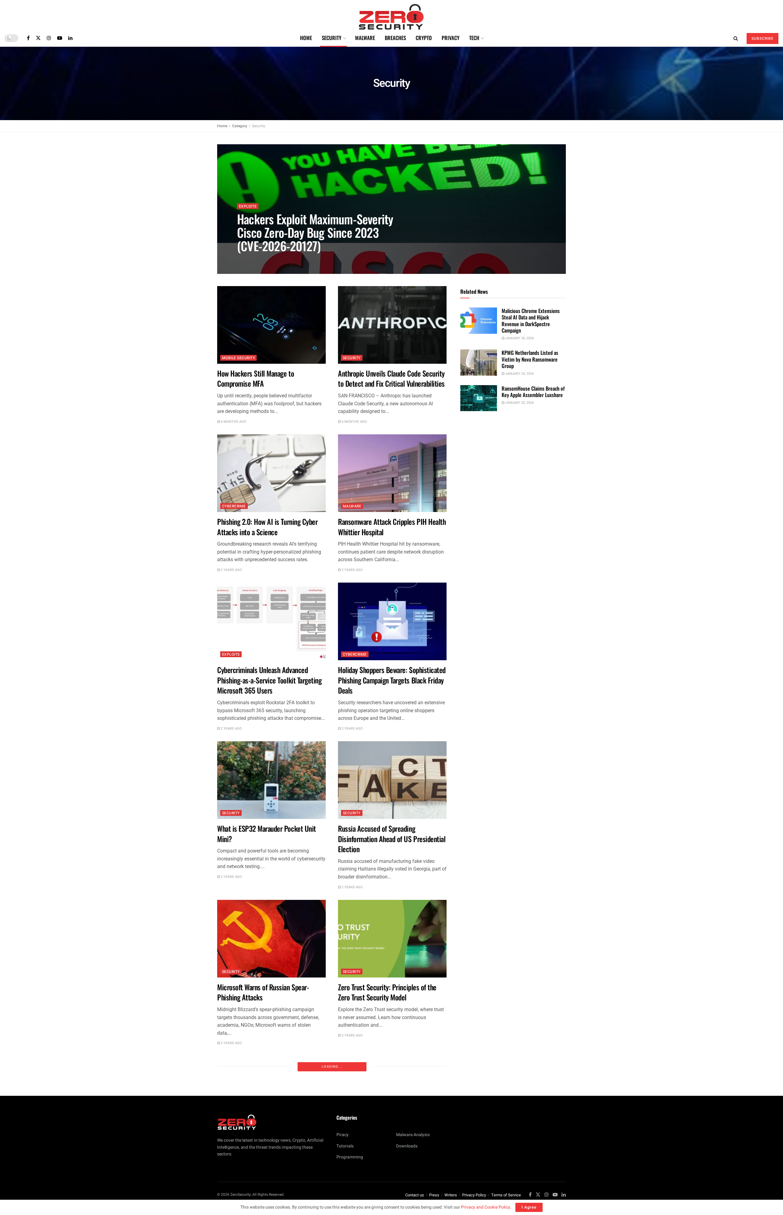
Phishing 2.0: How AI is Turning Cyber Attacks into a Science (267, 526)
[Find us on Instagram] (49, 37)
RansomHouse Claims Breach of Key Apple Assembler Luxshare (533, 392)
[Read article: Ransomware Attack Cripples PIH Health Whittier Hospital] (392, 473)
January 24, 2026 (519, 373)
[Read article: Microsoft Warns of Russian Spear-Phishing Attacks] (271, 939)
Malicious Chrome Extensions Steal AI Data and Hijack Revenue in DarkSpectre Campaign (531, 320)
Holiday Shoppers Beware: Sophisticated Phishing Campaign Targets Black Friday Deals (392, 680)
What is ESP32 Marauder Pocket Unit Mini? (266, 833)
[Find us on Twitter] (38, 37)
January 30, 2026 (519, 338)
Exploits (248, 206)
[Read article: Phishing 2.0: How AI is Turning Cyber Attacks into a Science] (271, 473)
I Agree (528, 1207)
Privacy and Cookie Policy (485, 1207)
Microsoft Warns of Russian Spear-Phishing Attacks (263, 992)
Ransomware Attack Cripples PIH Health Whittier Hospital (392, 526)
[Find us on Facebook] (28, 37)
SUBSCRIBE (762, 38)
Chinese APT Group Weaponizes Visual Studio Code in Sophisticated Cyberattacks (388, 1153)
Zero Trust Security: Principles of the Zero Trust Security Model (387, 992)
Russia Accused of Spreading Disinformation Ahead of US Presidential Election (391, 838)
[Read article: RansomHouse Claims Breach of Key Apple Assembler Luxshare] (478, 398)
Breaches (395, 38)
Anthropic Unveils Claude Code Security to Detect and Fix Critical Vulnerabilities (391, 378)
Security (331, 38)
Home (306, 38)
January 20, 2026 (519, 402)
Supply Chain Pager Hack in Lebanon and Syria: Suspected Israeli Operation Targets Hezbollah (271, 1153)
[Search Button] (735, 37)
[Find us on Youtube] (59, 37)
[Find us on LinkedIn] (70, 37)
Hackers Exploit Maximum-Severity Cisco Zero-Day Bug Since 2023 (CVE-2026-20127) (315, 232)
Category (239, 126)
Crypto (424, 38)
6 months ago (233, 421)
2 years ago (231, 570)
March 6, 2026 (252, 259)
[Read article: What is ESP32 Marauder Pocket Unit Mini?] (271, 780)
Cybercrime (234, 506)
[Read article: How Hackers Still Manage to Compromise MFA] (271, 325)
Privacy (450, 38)
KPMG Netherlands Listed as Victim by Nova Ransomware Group (530, 359)
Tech (474, 38)
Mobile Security (238, 358)
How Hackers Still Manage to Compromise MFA (255, 378)
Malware (365, 38)
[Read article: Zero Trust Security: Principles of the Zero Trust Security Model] (392, 939)
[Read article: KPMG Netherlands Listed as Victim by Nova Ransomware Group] (478, 362)
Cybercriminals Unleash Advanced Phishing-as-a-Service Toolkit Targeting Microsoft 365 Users (269, 680)
